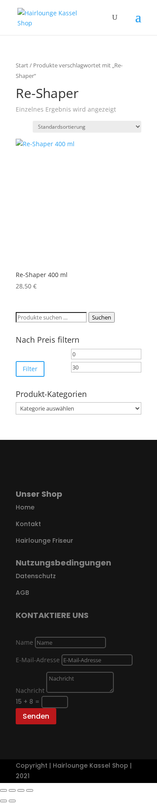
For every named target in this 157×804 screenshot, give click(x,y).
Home (25, 507)
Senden (36, 716)
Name (24, 642)
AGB (22, 592)
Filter (30, 369)
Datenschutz (36, 576)
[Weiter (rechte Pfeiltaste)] (12, 801)
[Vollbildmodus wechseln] (12, 790)
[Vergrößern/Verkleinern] (3, 790)
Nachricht (30, 690)
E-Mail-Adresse (38, 660)
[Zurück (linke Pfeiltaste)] (3, 801)
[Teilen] (20, 790)
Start (22, 65)
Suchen (101, 317)
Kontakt (28, 524)
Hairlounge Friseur (44, 540)
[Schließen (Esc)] (29, 790)
